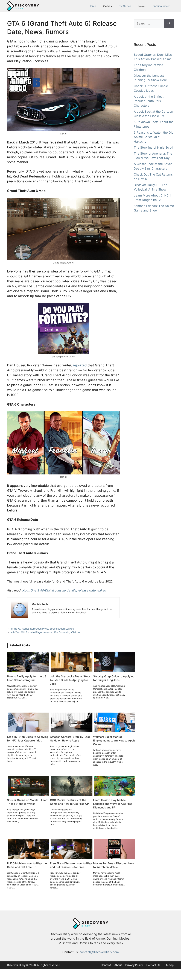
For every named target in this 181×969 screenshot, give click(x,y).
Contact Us (153, 965)
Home (92, 6)
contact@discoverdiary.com (99, 952)
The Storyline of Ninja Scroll (153, 147)
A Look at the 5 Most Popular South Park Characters (149, 101)
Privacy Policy (134, 965)
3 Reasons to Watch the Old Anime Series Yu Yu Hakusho (154, 137)
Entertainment (161, 6)
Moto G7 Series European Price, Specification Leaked (42, 628)
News (141, 6)
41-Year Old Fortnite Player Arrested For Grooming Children (46, 632)
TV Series (125, 6)
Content (106, 965)
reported (80, 365)
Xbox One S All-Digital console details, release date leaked (64, 590)
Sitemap (169, 965)
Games (107, 6)
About (118, 965)
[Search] (169, 23)
